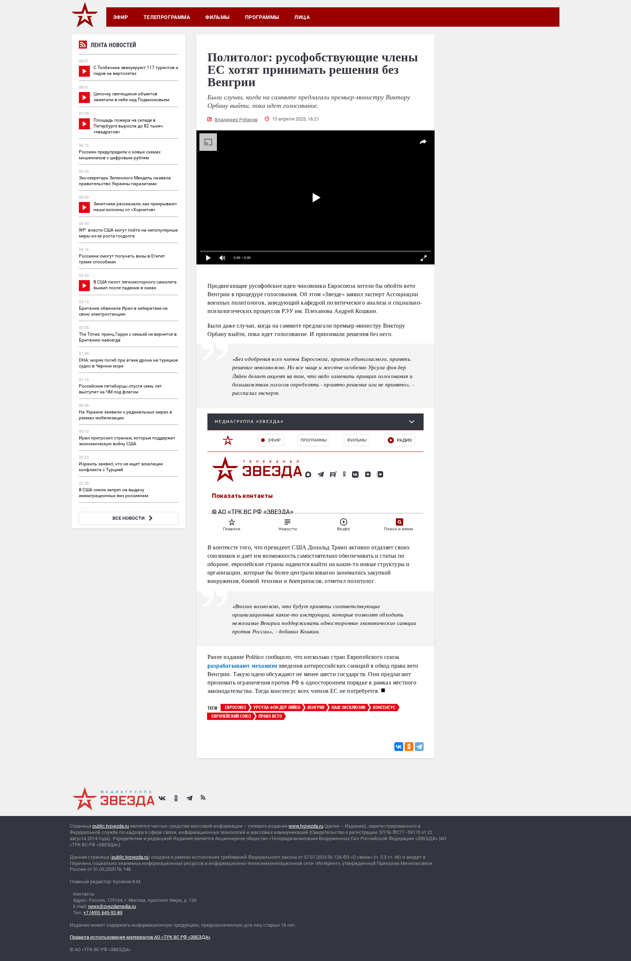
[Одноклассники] (409, 746)
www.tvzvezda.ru (305, 826)
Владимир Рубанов (236, 119)
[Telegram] (419, 746)
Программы (262, 17)
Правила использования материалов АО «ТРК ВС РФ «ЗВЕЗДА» (140, 937)
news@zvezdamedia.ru (112, 906)
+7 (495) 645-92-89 (102, 912)
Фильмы (217, 17)
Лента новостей (113, 45)
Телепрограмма (167, 17)
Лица (302, 17)
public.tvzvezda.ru (110, 826)
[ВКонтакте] (398, 746)
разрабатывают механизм (242, 665)
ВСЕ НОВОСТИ (128, 518)
